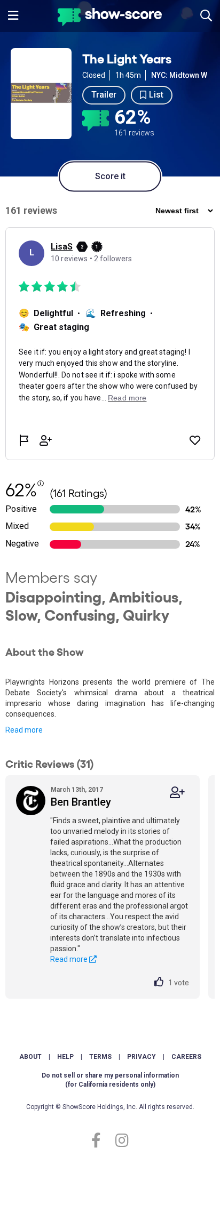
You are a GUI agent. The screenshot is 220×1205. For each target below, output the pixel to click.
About (30, 1057)
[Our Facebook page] (100, 1141)
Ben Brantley (81, 802)
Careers (186, 1057)
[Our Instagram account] (119, 1141)
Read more (24, 730)
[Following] (177, 792)
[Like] (161, 982)
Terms (100, 1057)
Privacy (141, 1057)
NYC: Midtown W (179, 75)
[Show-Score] (110, 18)
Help (65, 1057)
